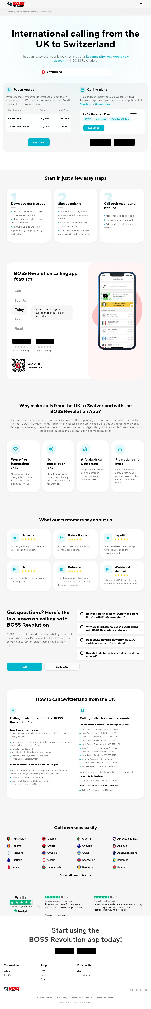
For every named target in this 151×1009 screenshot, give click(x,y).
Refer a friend (83, 975)
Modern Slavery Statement (81, 998)
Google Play (102, 104)
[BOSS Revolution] (16, 4)
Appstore (85, 104)
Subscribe (93, 127)
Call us (43, 979)
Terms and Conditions (43, 998)
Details (133, 114)
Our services (11, 965)
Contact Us (62, 666)
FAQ (24, 666)
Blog (79, 971)
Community (84, 965)
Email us (44, 975)
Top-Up (7, 975)
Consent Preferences (104, 998)
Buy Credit (39, 142)
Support (45, 965)
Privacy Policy (61, 998)
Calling (7, 971)
